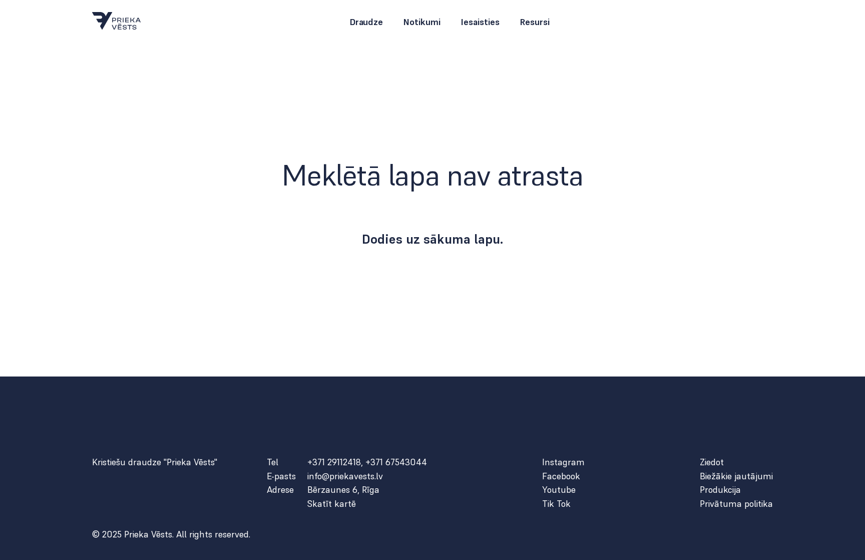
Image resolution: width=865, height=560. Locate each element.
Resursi (535, 22)
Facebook (561, 476)
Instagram (563, 462)
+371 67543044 (396, 462)
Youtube (559, 489)
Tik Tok (556, 503)
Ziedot (712, 462)
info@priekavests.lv (345, 476)
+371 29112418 (334, 462)
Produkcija (720, 489)
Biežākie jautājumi (736, 476)
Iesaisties (480, 22)
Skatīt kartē (331, 503)
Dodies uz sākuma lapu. (433, 239)
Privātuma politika (736, 503)
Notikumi (422, 22)
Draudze (366, 22)
